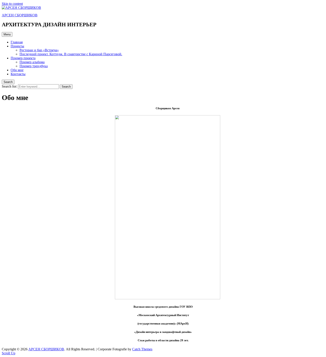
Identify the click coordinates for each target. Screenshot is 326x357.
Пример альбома (32, 62)
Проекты (17, 46)
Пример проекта (23, 58)
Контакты (18, 74)
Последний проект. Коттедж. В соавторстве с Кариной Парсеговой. (71, 54)
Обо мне (17, 70)
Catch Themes (142, 349)
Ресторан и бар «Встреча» (39, 50)
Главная (17, 42)
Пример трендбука (34, 66)
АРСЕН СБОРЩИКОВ (19, 15)
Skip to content (12, 4)
